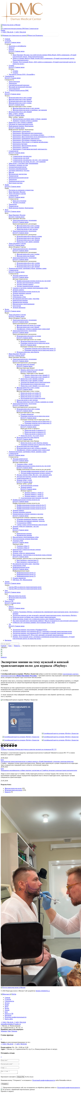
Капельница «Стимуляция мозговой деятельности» (30, 149)
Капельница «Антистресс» (22, 131)
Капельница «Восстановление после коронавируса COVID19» (34, 137)
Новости (12, 48)
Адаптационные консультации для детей (34, 498)
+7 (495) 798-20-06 (20, 32)
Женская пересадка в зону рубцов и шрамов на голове (35, 402)
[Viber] (13, 745)
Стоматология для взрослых (22, 156)
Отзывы (11, 65)
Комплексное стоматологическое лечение (27, 549)
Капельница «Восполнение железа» (25, 145)
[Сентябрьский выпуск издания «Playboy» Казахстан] (20, 718)
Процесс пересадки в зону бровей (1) (36, 375)
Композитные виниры (20, 300)
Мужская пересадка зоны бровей (28, 446)
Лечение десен (18, 551)
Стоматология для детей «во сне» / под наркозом (29, 161)
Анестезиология (14, 88)
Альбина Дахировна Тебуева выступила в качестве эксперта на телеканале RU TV (29, 749)
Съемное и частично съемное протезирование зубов (30, 288)
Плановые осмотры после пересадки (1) (37, 421)
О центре (8, 40)
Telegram (14, 1031)
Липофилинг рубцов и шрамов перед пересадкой (33, 329)
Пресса (11, 606)
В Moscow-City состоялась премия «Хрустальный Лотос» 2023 (34, 622)
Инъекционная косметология (18, 177)
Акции (7, 581)
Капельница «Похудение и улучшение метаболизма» (30, 142)
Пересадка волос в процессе (30, 425)
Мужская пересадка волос (17, 597)
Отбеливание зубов (19, 297)
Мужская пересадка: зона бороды (28, 352)
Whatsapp (4, 1031)
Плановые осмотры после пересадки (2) (37, 423)
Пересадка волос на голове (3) (31, 396)
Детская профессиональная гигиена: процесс (36, 473)
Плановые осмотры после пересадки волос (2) (40, 350)
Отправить (5, 1084)
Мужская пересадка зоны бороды (28, 437)
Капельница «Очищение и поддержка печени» (28, 135)
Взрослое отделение (19, 201)
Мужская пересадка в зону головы (20, 97)
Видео (7, 309)
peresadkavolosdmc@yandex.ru (11, 1024)
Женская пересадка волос (17, 596)
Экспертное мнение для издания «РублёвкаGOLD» (30, 629)
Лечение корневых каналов (22, 293)
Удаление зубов (18, 540)
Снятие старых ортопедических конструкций (32, 524)
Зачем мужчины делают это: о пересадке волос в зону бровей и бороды (37, 619)
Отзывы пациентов (27, 414)
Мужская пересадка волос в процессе (33, 341)
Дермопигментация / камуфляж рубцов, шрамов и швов (27, 268)
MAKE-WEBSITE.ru (43, 991)
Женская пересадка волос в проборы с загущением (30, 110)
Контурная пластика (15, 183)
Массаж (11, 172)
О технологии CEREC (24, 523)
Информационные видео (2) (26, 574)
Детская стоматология (20, 275)
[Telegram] (7, 745)
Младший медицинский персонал (20, 87)
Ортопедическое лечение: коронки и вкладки (28, 514)
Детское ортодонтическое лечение (28, 282)
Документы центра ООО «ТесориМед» (22, 74)
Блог (6, 590)
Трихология (13, 83)
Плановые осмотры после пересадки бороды (36, 444)
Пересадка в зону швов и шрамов (28, 242)
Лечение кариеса (18, 290)
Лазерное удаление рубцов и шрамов (25, 120)
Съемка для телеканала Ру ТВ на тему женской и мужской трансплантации (38, 635)
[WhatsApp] (16, 745)
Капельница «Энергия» (21, 147)
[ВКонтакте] (2, 745)
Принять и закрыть (7, 1091)
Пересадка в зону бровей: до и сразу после (35, 386)
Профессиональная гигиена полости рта (26, 291)
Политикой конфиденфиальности (43, 1080)
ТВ (10, 624)
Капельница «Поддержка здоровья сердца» (27, 140)
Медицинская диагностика (18, 174)
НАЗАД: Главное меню (13, 42)
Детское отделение (19, 202)
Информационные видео (21, 567)
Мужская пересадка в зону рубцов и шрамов (32, 448)
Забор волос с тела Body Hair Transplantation (23, 163)
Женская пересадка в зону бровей (20, 99)
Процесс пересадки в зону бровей (32, 370)
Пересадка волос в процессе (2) (35, 432)
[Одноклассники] (5, 745)
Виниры (15, 528)
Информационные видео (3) (26, 576)
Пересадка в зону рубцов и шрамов (20, 122)
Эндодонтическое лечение (29, 485)
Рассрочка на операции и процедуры (21, 190)
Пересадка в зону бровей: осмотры (32, 379)
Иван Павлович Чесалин (17, 192)
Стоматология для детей (21, 158)
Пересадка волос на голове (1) (31, 393)
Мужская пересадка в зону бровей (20, 112)
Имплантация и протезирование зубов (26, 537)
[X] (10, 745)
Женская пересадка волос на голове (29, 325)
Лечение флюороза (19, 307)
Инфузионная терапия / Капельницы (21, 126)
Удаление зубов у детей (24, 464)
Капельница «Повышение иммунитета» (26, 138)
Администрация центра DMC (19, 90)
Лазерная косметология (16, 181)
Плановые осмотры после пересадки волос (35, 343)
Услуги (7, 92)
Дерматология (13, 176)
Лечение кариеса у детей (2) (33, 494)
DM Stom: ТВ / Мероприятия (22, 580)
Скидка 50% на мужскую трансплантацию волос (25, 589)
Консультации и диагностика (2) (27, 562)
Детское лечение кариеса (25, 284)
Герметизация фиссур (24, 478)
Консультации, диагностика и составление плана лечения (32, 555)
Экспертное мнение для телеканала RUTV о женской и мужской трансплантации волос (42, 631)
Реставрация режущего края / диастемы (26, 298)
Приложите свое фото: (8, 1077)
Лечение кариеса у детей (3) (33, 496)
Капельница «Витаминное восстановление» (27, 133)
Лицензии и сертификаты (17, 46)
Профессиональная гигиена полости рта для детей (34, 281)
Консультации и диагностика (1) (27, 560)
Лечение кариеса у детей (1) (33, 492)
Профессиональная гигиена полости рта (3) (31, 508)
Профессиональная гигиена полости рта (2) (31, 507)
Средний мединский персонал (19, 85)
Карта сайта (9, 1019)
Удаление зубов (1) (23, 546)
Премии (11, 49)
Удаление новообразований (18, 169)
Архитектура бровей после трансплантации (35, 382)
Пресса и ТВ (9, 601)
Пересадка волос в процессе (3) (35, 434)
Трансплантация (14, 81)
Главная (7, 39)
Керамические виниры (20, 302)
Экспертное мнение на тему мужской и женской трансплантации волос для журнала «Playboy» (45, 615)
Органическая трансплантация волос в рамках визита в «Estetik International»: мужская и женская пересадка (37, 761)
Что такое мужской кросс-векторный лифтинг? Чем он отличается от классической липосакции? (45, 621)
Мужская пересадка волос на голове (29, 336)
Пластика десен (18, 295)
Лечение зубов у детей (24, 480)
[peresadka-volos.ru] (10, 25)
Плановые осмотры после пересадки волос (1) (40, 348)
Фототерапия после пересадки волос (33, 384)
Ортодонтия (17, 306)
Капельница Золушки (20, 144)
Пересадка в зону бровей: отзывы (32, 380)
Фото (6, 209)
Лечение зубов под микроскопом (24, 553)
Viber (9, 1031)
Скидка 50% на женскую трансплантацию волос (25, 587)
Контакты (8, 640)
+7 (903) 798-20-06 (7, 32)
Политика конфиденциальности (15, 1017)
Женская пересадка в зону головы (20, 103)
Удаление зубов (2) (23, 548)
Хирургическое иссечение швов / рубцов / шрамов (30, 119)
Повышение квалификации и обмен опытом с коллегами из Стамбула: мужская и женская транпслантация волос (39, 770)
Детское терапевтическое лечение (28, 286)
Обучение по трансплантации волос (21, 124)
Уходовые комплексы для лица (19, 170)
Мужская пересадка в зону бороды (20, 101)
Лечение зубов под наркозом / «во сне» (26, 526)
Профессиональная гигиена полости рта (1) (31, 505)
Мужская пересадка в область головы (29, 236)
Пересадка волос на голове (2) (31, 395)
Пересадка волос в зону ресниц (27, 229)
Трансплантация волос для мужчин (24, 231)
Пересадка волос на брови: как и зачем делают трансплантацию (34, 617)
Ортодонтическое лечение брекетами (25, 539)
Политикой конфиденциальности (68, 1087)
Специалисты (9, 76)
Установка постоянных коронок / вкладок (31, 521)
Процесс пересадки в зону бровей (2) (36, 377)
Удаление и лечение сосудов (18, 165)
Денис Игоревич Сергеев (17, 193)
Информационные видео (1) (26, 572)
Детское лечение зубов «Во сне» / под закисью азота (34, 475)
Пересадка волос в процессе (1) (35, 430)
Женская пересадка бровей (26, 256)
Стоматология (13, 151)
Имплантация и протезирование (23, 304)
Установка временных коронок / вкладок (30, 519)
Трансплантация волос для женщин (25, 220)
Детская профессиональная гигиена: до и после (37, 471)
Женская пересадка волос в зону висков (26, 108)
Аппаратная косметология (17, 167)
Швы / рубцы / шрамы (16, 113)
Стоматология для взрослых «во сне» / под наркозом (30, 160)
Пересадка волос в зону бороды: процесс (34, 443)
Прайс (7, 185)
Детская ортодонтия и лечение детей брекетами (33, 476)
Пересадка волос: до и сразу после (32, 435)
